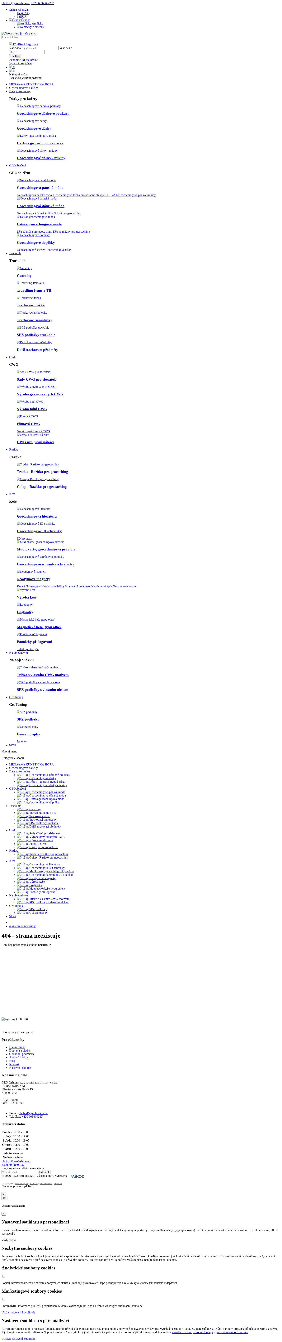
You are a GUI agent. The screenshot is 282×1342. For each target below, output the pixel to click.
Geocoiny (24, 276)
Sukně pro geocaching (67, 213)
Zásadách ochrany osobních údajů (192, 1332)
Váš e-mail (15, 48)
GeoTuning (16, 697)
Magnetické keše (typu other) (39, 627)
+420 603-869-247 (42, 3)
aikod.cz (58, 1183)
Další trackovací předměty (37, 350)
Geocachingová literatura (37, 516)
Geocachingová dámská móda (40, 206)
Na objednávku (18, 652)
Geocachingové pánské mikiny (137, 195)
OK (5, 1198)
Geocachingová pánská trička (35, 195)
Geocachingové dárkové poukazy (43, 113)
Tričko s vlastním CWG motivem (43, 675)
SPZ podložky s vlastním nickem (42, 690)
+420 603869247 (32, 1116)
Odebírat (44, 1172)
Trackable (15, 253)
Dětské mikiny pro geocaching (71, 231)
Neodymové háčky (52, 586)
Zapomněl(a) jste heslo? (23, 59)
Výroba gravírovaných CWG (40, 394)
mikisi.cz (34, 1183)
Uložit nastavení (11, 1312)
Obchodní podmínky (21, 1054)
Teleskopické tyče (28, 649)
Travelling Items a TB (34, 290)
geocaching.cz (21, 1183)
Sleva (12, 745)
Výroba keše (26, 597)
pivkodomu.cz (46, 1183)
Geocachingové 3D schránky (39, 531)
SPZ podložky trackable (36, 335)
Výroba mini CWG (32, 409)
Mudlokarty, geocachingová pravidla (46, 549)
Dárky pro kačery (20, 91)
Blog (12, 1060)
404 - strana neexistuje (22, 926)
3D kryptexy (24, 538)
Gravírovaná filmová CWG (33, 431)
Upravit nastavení (12, 1338)
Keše (12, 494)
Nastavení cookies (20, 1067)
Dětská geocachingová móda (39, 224)
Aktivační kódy (18, 1057)
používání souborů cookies (232, 1332)
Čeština (25, 20)
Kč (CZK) (23, 13)
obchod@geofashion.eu (16, 3)
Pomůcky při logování (34, 642)
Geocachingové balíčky (23, 87)
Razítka (13, 449)
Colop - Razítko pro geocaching (42, 487)
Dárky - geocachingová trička (40, 143)
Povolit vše (28, 1312)
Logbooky (25, 612)
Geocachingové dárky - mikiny (41, 158)
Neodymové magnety (33, 579)
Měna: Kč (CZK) (19, 9)
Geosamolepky (28, 734)
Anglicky (37, 23)
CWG (12, 357)
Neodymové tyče (101, 586)
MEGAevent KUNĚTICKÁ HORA (31, 84)
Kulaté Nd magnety (29, 586)
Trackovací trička (31, 305)
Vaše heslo (65, 48)
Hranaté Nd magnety (78, 586)
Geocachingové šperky (31, 249)
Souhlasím (30, 1338)
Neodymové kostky (125, 586)
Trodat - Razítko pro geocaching (42, 472)
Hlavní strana (17, 1047)
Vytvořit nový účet (20, 63)
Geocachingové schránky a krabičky (45, 564)
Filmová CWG (28, 424)
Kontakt (14, 1064)
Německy (38, 27)
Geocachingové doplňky (36, 242)
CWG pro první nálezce (35, 442)
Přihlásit (15, 56)
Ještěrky (22, 741)
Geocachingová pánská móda (40, 188)
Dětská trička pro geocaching (34, 231)
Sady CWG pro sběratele (36, 379)
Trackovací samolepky (34, 320)
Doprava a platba (19, 1050)
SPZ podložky (28, 719)
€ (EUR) (22, 16)
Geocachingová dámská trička (35, 213)
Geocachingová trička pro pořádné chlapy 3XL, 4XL (85, 195)
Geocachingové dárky (34, 128)
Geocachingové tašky (58, 249)
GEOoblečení (17, 165)
